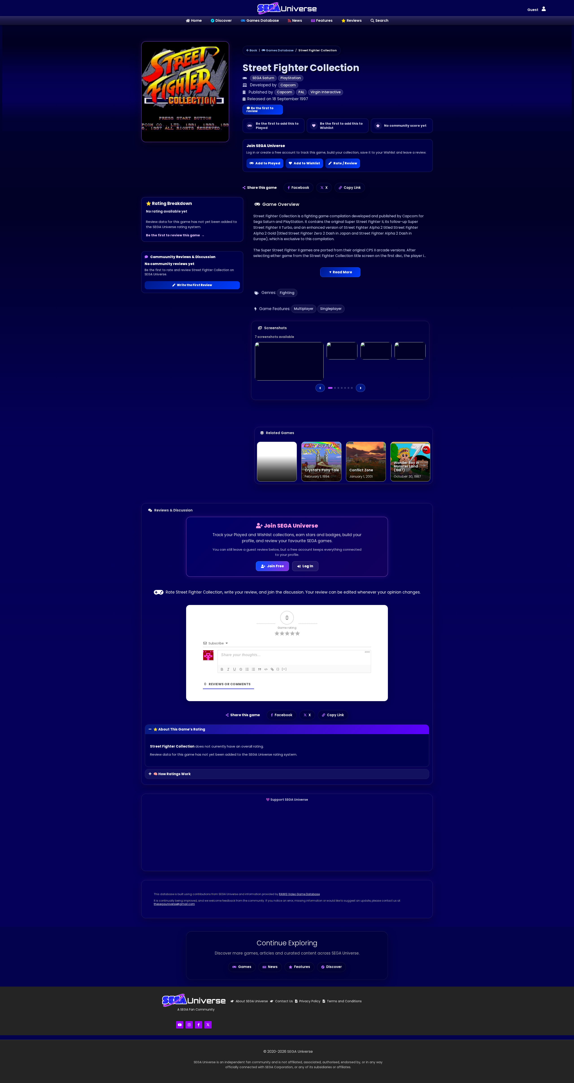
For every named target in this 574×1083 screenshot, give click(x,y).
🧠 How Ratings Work (172, 774)
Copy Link (352, 187)
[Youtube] (179, 1025)
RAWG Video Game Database (299, 894)
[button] (544, 9)
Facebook (300, 187)
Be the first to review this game (173, 235)
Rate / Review (345, 163)
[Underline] (234, 669)
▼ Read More (340, 272)
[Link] (272, 669)
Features (302, 966)
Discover (334, 966)
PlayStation (290, 78)
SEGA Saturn (263, 78)
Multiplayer (303, 308)
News (273, 966)
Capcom (288, 85)
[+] (284, 669)
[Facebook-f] (198, 1025)
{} (278, 669)
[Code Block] (266, 669)
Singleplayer (331, 308)
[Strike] (241, 669)
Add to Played (267, 163)
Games (244, 966)
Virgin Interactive (326, 92)
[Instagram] (189, 1025)
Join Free (275, 566)
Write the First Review (194, 285)
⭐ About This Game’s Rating (179, 729)
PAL (301, 92)
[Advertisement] (287, 836)
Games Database (279, 50)
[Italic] (228, 669)
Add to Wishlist (307, 163)
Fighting (287, 292)
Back (253, 50)
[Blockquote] (260, 669)
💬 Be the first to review (260, 109)
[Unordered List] (253, 669)
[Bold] (222, 669)
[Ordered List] (247, 669)
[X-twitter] (208, 1025)
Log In (307, 566)
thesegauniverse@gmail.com (174, 904)
